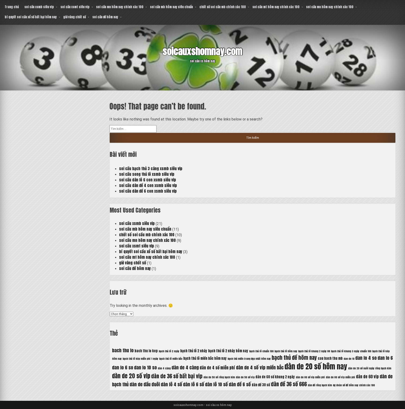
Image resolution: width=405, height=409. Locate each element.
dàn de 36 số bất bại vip (176, 376)
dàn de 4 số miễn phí (217, 368)
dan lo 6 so (122, 367)
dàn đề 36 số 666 (289, 384)
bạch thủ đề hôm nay (294, 357)
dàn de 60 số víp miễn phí (340, 377)
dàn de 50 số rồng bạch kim (219, 377)
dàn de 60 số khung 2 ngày (275, 376)
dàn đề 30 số (261, 384)
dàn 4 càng (164, 368)
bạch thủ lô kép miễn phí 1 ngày (140, 359)
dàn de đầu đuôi (145, 384)
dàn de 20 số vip (131, 376)
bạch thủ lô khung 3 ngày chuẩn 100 (351, 351)
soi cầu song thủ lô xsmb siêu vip (146, 174)
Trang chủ (12, 7)
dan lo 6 (385, 357)
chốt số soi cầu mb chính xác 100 (222, 7)
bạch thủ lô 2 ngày (169, 351)
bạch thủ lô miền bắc (170, 359)
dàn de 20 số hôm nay (316, 366)
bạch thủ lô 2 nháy (193, 350)
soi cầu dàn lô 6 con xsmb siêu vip (147, 180)
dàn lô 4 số (171, 384)
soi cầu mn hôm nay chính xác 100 (119, 7)
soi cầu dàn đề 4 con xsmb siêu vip (148, 185)
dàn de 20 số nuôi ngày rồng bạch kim (369, 368)
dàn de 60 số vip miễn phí (310, 377)
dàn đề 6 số (240, 384)
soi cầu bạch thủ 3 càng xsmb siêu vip (150, 168)
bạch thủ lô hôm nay (285, 351)
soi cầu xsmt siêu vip (75, 7)
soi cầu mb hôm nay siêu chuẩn (171, 7)
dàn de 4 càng (185, 367)
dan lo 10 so (145, 367)
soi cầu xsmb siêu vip (39, 7)
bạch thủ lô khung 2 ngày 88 (314, 351)
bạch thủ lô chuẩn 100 (261, 351)
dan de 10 (349, 359)
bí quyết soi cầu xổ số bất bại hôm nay (31, 17)
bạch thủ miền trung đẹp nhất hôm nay (249, 359)
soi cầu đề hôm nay (105, 17)
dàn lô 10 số (216, 384)
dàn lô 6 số (193, 384)
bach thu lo (123, 350)
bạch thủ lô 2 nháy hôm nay (228, 350)
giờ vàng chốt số (74, 17)
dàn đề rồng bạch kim (320, 385)
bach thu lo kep (146, 350)
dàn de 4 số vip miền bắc (260, 367)
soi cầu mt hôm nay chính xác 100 (276, 7)
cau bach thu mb (330, 358)
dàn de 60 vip (367, 377)
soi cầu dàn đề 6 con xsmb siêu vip (148, 191)
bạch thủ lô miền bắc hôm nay (205, 358)
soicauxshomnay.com (202, 51)
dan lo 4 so (366, 357)
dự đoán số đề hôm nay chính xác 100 (354, 385)
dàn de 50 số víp (245, 377)
